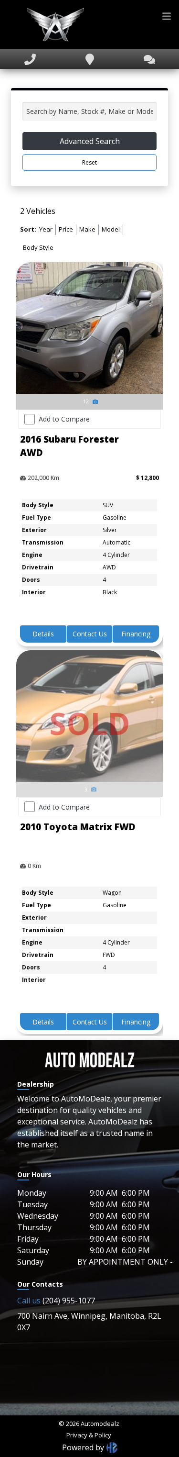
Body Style (38, 247)
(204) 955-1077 (56, 1300)
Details (43, 633)
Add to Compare (64, 418)
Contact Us (90, 633)
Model (111, 229)
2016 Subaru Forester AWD (69, 446)
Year (46, 229)
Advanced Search (90, 141)
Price (66, 229)
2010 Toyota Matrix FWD (78, 827)
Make (87, 229)
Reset (89, 162)
